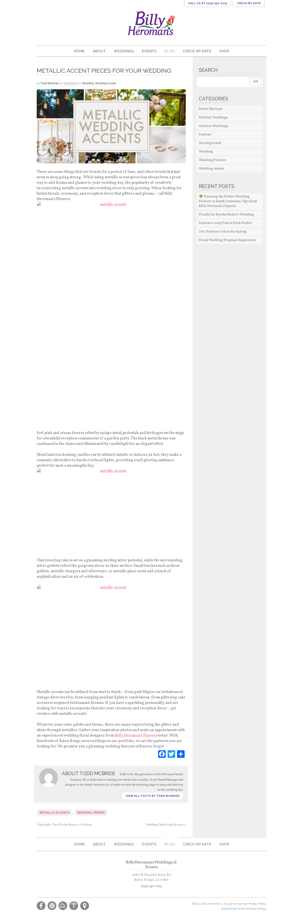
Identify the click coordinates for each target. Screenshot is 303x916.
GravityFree (229, 908)
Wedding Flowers (212, 160)
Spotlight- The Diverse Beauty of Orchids (65, 824)
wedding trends (91, 812)
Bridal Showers (211, 109)
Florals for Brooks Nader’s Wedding (226, 214)
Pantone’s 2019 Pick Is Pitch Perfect (225, 223)
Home (79, 51)
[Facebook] (162, 754)
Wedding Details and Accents (165, 824)
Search (208, 70)
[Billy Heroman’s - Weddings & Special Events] (151, 23)
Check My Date (197, 51)
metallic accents (55, 812)
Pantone (205, 134)
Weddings (124, 51)
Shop (224, 51)
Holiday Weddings (213, 117)
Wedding (88, 83)
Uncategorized (210, 143)
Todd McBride (49, 83)
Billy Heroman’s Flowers (136, 735)
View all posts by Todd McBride (153, 796)
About (99, 51)
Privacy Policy (257, 903)
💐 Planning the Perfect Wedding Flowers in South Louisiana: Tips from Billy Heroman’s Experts (228, 201)
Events (149, 51)
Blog (170, 51)
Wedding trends (105, 83)
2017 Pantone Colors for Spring (223, 231)
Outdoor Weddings (213, 126)
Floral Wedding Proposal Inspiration (227, 240)
